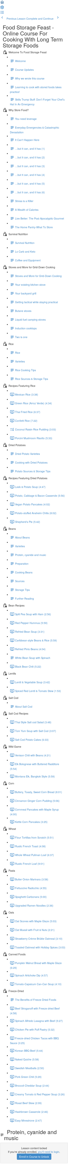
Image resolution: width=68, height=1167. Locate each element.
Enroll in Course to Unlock (34, 1156)
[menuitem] (2, 8)
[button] (2, 3)
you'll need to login (48, 1152)
